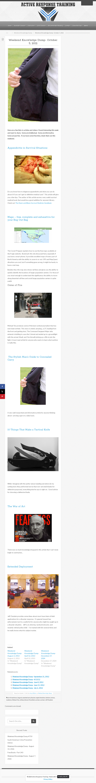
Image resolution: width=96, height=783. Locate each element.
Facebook (83, 3)
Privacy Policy (48, 779)
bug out (20, 697)
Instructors (31, 26)
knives (53, 697)
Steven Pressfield (29, 700)
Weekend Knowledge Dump (23, 33)
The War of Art (16, 506)
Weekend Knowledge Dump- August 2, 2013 (15, 653)
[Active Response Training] (48, 12)
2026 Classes (41, 26)
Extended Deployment (20, 566)
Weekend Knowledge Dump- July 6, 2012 (27, 688)
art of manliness (12, 697)
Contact (67, 26)
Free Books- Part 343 (15, 753)
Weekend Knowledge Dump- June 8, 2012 (27, 682)
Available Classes (19, 26)
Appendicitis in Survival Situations (27, 148)
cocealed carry (26, 697)
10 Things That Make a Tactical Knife (29, 429)
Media (86, 26)
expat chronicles (40, 697)
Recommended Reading (55, 26)
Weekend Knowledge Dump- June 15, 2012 (28, 685)
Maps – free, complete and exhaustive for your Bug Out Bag (31, 219)
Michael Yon (15, 700)
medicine (9, 700)
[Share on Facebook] (2, 386)
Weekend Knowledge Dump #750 (20, 736)
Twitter (87, 3)
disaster (33, 697)
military (22, 700)
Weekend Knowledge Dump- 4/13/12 (26, 679)
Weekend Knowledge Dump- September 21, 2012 (30, 677)
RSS (90, 3)
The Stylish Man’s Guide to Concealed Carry (29, 358)
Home (10, 26)
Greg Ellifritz (33, 693)
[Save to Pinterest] (2, 396)
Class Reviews (77, 26)
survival (37, 700)
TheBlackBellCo (63, 777)
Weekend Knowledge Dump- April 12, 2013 (31, 653)
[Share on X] (2, 391)
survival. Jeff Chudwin (46, 700)
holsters (48, 697)
